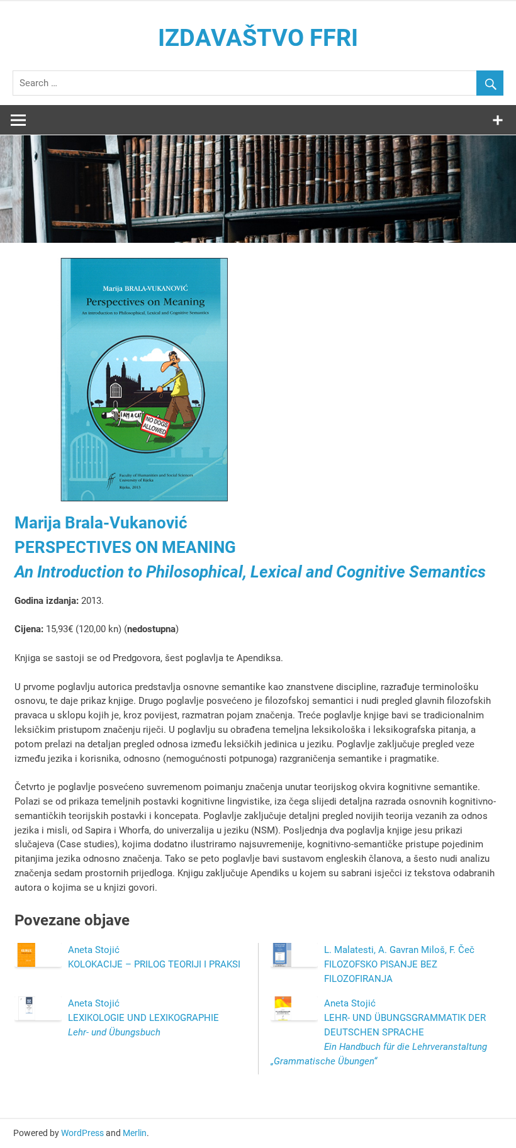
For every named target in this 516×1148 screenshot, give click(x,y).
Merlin (135, 1133)
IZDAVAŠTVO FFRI (258, 38)
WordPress (82, 1133)
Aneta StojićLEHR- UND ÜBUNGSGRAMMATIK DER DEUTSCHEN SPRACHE (379, 1032)
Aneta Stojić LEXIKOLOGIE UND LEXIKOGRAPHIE (143, 1018)
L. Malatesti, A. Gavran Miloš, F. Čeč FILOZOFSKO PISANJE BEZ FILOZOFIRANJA (399, 964)
